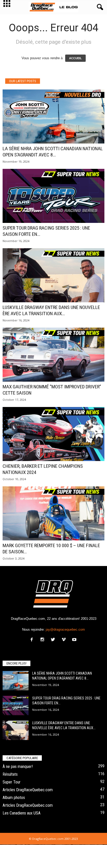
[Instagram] (43, 640)
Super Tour (12, 782)
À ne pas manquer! (18, 766)
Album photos (14, 797)
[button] (99, 7)
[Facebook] (33, 640)
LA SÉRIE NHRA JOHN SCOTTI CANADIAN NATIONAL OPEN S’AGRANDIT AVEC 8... (53, 152)
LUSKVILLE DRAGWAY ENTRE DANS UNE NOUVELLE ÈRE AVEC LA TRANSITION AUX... (51, 310)
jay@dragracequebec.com (65, 629)
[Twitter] (54, 640)
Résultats (10, 774)
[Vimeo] (64, 640)
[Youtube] (75, 640)
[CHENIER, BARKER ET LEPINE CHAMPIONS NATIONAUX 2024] (53, 434)
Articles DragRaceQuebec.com (28, 789)
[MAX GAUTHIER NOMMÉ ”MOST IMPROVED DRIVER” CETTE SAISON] (53, 355)
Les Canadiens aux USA (22, 813)
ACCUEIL (75, 58)
